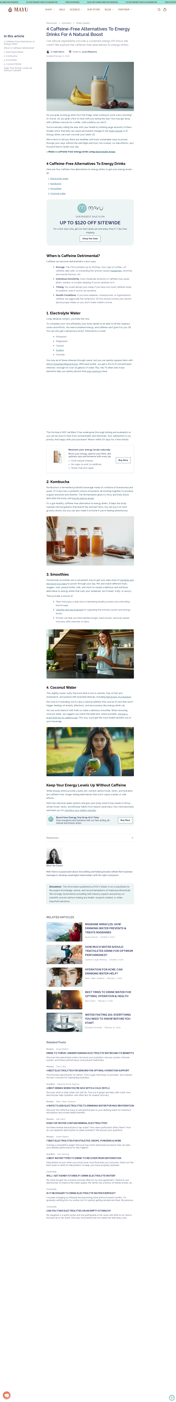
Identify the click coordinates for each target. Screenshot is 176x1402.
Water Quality (83, 23)
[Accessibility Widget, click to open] (172, 1398)
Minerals (50, 1049)
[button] (7, 1395)
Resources (51, 23)
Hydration (67, 23)
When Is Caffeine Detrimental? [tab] (19, 48)
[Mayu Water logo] (18, 9)
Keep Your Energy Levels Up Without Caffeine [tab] (18, 69)
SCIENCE (75, 9)
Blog (108, 9)
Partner (123, 9)
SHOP (48, 9)
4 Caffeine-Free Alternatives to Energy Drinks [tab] (19, 42)
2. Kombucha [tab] (10, 56)
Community (51, 1172)
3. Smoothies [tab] (10, 60)
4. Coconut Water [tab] (12, 64)
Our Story (93, 9)
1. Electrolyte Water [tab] (13, 52)
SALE (62, 9)
